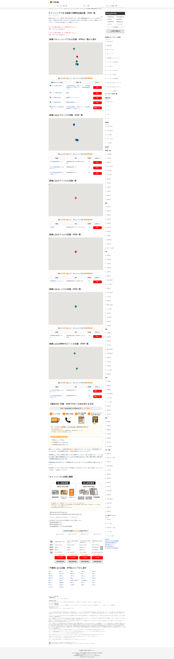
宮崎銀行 (109, 494)
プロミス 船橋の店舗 (56, 85)
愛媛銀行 (109, 429)
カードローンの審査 (111, 91)
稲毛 (60, 571)
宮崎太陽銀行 (110, 499)
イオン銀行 (109, 531)
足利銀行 (109, 227)
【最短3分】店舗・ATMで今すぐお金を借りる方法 (66, 20)
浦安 (93, 571)
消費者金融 (109, 45)
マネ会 (50, 8)
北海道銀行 (109, 154)
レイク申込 (97, 557)
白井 (93, 576)
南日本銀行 (109, 503)
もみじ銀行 (109, 397)
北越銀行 (109, 259)
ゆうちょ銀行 (110, 138)
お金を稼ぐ (95, 601)
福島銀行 (109, 195)
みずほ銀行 (109, 134)
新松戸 (50, 578)
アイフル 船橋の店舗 (56, 92)
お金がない (100, 601)
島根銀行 (109, 385)
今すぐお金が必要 (63, 601)
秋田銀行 (109, 178)
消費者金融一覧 (52, 597)
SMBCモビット (110, 101)
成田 (50, 582)
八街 (93, 584)
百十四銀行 (109, 446)
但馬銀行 (109, 357)
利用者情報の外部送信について (80, 655)
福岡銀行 (109, 453)
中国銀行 (109, 381)
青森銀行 (109, 162)
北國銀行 (109, 267)
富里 (60, 580)
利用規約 (77, 654)
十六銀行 (109, 296)
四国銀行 (109, 421)
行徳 (60, 576)
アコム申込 (85, 557)
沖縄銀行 (109, 507)
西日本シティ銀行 (111, 457)
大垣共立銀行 (110, 292)
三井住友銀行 (110, 130)
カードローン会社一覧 (62, 6)
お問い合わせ (97, 655)
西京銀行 (109, 410)
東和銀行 (109, 219)
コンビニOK (119, 24)
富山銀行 (109, 263)
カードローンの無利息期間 (54, 605)
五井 (71, 576)
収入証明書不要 (120, 16)
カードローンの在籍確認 (112, 78)
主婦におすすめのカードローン (114, 82)
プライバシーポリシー (93, 654)
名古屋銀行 (109, 317)
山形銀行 (109, 187)
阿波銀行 (109, 438)
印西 (71, 571)
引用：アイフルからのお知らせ (57, 29)
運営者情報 (84, 652)
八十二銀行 (109, 284)
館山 (71, 578)
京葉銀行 (109, 235)
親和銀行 (109, 474)
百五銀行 (109, 341)
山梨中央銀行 (110, 280)
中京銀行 (109, 325)
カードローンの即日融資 (112, 62)
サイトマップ (91, 655)
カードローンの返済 (111, 74)
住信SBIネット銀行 (111, 527)
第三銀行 (109, 345)
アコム (108, 110)
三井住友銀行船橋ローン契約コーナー (75, 85)
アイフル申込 (72, 557)
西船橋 (61, 582)
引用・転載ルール (84, 654)
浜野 (82, 582)
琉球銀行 (109, 511)
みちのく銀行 (110, 166)
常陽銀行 (109, 210)
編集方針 (101, 652)
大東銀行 (109, 191)
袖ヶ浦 (61, 578)
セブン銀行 (109, 523)
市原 (82, 571)
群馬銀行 (109, 223)
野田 (71, 582)
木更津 (50, 576)
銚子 (82, 578)
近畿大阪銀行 (110, 353)
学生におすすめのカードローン (114, 87)
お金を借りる (110, 41)
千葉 (93, 578)
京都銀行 (109, 336)
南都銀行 (109, 374)
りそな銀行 (109, 143)
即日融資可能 (111, 16)
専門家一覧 (90, 652)
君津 (93, 573)
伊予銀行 (109, 434)
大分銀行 (109, 486)
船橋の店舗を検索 (60, 561)
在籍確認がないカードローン (113, 58)
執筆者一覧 (95, 652)
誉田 (93, 582)
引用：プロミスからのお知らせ (57, 34)
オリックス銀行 (110, 536)
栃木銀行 (109, 231)
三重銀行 (109, 332)
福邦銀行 (109, 365)
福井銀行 (109, 276)
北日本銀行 (109, 170)
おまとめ (110, 24)
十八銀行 (109, 470)
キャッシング (110, 53)
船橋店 (67, 92)
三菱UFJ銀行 (110, 126)
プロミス (109, 114)
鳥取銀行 (109, 389)
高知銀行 (109, 425)
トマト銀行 (109, 402)
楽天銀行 (109, 519)
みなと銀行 (109, 370)
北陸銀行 (109, 271)
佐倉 (82, 576)
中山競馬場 (84, 580)
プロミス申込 (60, 557)
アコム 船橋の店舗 (55, 97)
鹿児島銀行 (109, 490)
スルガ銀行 (109, 309)
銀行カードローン (111, 49)
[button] (78, 64)
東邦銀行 (109, 199)
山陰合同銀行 (110, 393)
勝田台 (72, 573)
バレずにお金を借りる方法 (54, 601)
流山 (93, 580)
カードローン (55, 8)
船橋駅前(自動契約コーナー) (72, 102)
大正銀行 (109, 361)
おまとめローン (110, 66)
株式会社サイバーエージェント (75, 643)
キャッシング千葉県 (75, 8)
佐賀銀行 (109, 461)
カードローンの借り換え (112, 70)
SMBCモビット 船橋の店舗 (57, 106)
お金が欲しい (89, 601)
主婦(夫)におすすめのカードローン (55, 608)
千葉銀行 (109, 244)
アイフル (109, 106)
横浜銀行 (109, 206)
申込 (97, 87)
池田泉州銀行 (110, 349)
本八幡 (72, 584)
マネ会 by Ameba (56, 631)
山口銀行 (109, 414)
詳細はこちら (97, 107)
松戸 (50, 584)
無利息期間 (119, 19)
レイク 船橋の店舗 (55, 102)
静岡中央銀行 (110, 304)
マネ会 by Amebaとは (76, 652)
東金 (50, 580)
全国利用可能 (111, 21)
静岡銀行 (109, 300)
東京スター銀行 (110, 248)
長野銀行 (109, 288)
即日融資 (95, 605)
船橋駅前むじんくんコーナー (72, 97)
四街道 (61, 587)
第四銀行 (109, 255)
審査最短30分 (120, 21)
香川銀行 (109, 442)
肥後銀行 (109, 482)
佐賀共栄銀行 (110, 466)
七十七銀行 (109, 174)
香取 (50, 573)
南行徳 (61, 584)
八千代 (50, 587)
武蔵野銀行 (109, 239)
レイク (108, 118)
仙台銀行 (109, 183)
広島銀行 (109, 406)
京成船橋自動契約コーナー (57, 161)
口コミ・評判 (86, 6)
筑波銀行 (109, 215)
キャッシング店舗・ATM (111, 6)
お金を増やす (78, 601)
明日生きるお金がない (71, 601)
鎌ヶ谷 (61, 573)
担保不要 (110, 19)
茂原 (82, 584)
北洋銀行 (109, 158)
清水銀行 (109, 313)
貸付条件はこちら (58, 616)
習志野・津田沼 (74, 580)
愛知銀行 (109, 321)
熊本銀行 (109, 478)
